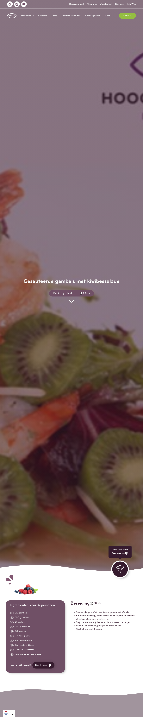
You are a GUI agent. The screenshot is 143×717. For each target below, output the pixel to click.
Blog (55, 16)
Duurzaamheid (76, 4)
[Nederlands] (9, 712)
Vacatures (92, 4)
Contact (127, 16)
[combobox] (9, 713)
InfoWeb (131, 4)
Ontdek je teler (92, 16)
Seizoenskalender (71, 16)
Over (107, 16)
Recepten (42, 16)
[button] (26, 15)
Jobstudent (106, 4)
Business (119, 4)
